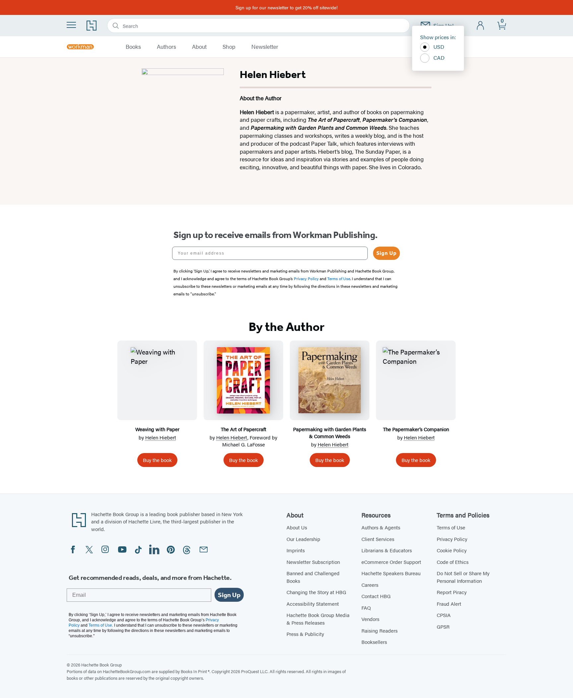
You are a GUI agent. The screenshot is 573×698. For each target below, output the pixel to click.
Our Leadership (303, 538)
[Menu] (71, 25)
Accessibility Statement (312, 603)
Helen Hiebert (160, 437)
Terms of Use (451, 527)
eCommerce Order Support (391, 561)
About (199, 46)
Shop (229, 46)
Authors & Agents (380, 527)
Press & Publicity (305, 633)
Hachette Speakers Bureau (390, 573)
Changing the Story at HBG (316, 591)
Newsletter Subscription (313, 561)
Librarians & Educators (386, 550)
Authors (166, 46)
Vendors (370, 618)
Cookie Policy (452, 550)
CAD (439, 57)
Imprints (295, 550)
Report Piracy (452, 591)
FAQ (366, 607)
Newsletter (264, 46)
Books (133, 46)
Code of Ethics (453, 561)
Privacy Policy (452, 538)
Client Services (377, 538)
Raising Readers (379, 630)
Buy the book (157, 459)
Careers (369, 584)
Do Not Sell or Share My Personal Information (463, 577)
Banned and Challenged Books (313, 577)
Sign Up (386, 253)
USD (438, 46)
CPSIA (444, 614)
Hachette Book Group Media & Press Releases (318, 618)
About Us (296, 527)
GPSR (443, 626)
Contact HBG (376, 595)
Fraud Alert (449, 603)
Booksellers (374, 641)
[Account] (480, 26)
